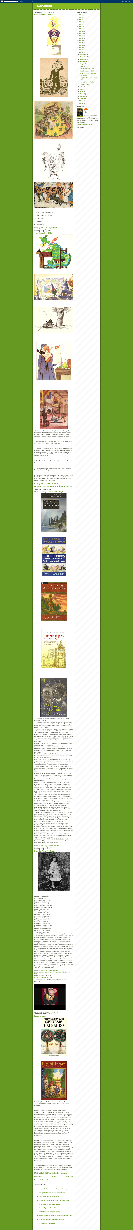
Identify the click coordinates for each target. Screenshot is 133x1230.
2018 (80, 33)
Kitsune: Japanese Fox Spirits (48, 1208)
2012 (80, 47)
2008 (80, 103)
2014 (80, 43)
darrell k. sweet (43, 1173)
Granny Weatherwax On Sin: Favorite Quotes (52, 1192)
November (83, 57)
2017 (80, 36)
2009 (80, 101)
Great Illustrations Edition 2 (44, 14)
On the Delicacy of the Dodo (47, 1223)
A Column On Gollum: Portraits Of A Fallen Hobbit (54, 1200)
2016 (80, 38)
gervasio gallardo (54, 1173)
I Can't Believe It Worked (43, 977)
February (83, 96)
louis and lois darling (52, 485)
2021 (80, 26)
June (82, 86)
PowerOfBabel (43, 5)
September (83, 61)
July (81, 66)
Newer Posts (38, 1176)
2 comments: (55, 483)
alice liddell (55, 972)
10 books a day (43, 847)
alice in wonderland (45, 972)
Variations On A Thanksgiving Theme (50, 1204)
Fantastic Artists (40, 1016)
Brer (87, 109)
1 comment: (53, 227)
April (82, 91)
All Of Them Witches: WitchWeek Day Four (51, 1219)
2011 (80, 50)
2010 (80, 52)
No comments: (54, 845)
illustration (42, 229)
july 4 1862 (62, 972)
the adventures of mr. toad (64, 486)
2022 (80, 24)
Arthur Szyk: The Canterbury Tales (49, 1196)
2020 (80, 29)
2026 (80, 15)
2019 (80, 31)
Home (54, 1176)
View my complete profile (84, 124)
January (82, 98)
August (82, 64)
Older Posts (69, 1176)
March (82, 94)
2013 (80, 45)
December (83, 54)
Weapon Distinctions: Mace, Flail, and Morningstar (54, 1189)
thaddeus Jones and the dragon (46, 486)
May (81, 89)
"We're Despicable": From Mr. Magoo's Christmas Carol (55, 1215)
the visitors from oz (52, 229)
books (50, 847)
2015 (80, 40)
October (82, 59)
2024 (80, 19)
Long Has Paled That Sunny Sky (46, 851)
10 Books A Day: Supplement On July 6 (48, 492)
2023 (80, 22)
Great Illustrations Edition (43, 233)
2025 (80, 17)
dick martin (42, 485)
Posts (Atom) (46, 1180)
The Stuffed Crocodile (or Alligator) (49, 1211)
